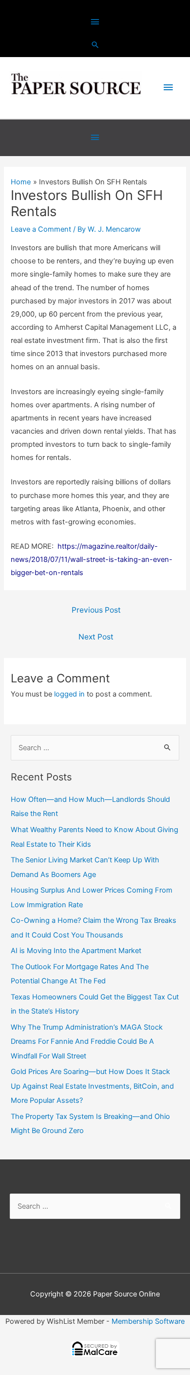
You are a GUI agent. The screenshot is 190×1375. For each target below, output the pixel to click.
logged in (69, 694)
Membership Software (148, 1321)
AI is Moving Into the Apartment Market (76, 950)
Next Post (96, 636)
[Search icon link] (95, 44)
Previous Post (96, 610)
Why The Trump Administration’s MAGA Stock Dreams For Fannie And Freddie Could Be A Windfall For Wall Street (87, 1041)
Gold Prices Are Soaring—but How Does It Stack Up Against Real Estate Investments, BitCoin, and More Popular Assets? (92, 1085)
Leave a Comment (41, 229)
